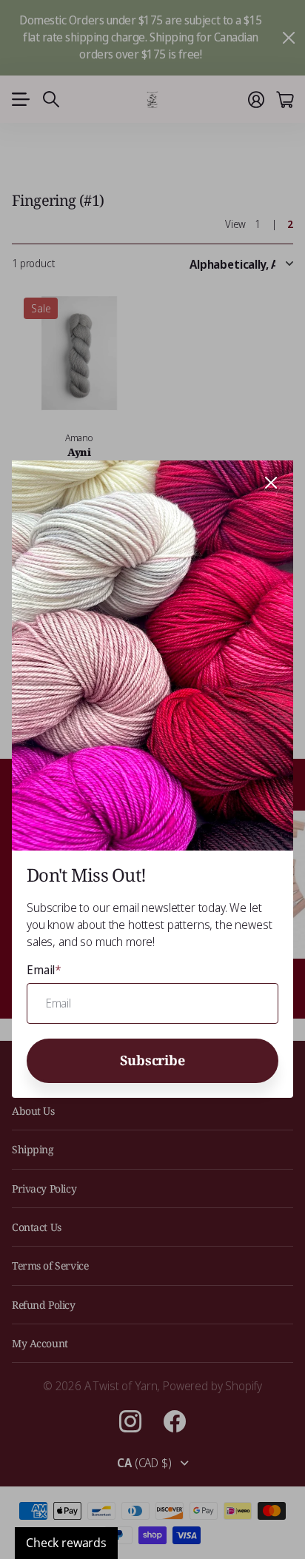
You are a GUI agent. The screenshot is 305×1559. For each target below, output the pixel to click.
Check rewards (66, 1543)
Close (271, 482)
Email (44, 970)
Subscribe (152, 1060)
